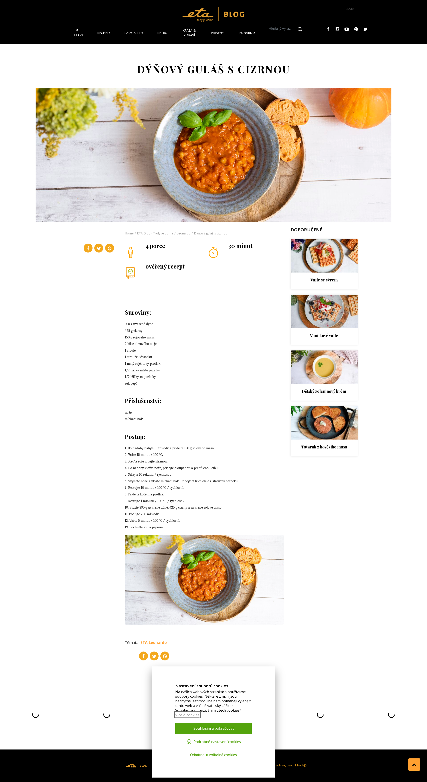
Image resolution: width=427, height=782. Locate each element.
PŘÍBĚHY (217, 33)
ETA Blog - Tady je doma (155, 233)
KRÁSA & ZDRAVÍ (189, 32)
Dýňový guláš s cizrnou (210, 233)
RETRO (162, 33)
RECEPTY (104, 33)
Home (129, 233)
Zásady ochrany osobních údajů (286, 765)
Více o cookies (187, 715)
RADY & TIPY (133, 33)
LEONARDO (246, 33)
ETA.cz (350, 9)
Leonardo (184, 233)
